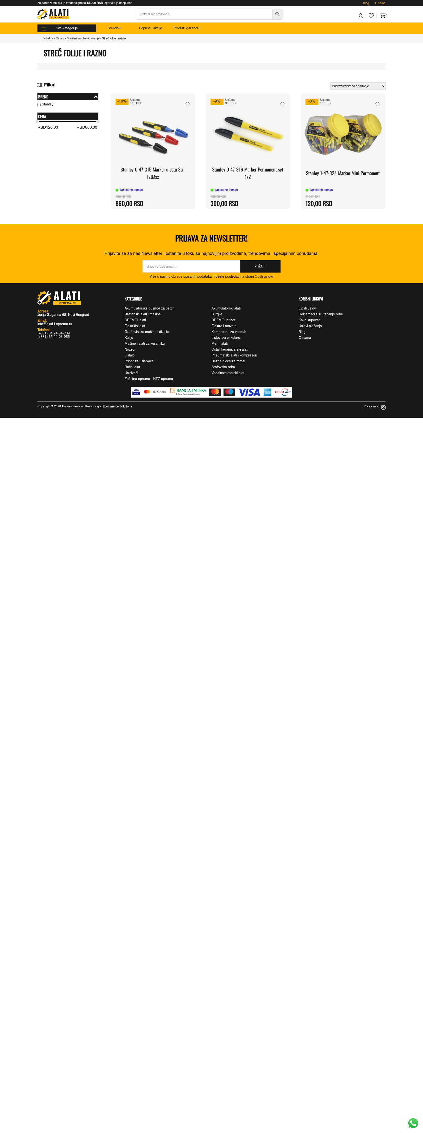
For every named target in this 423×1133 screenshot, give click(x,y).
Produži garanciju (187, 28)
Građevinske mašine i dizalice (148, 332)
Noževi (130, 349)
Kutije (129, 338)
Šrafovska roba (223, 367)
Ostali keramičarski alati (230, 349)
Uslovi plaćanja (310, 326)
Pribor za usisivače (139, 361)
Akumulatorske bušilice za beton (150, 308)
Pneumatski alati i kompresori (234, 355)
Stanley (47, 104)
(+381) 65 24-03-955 (53, 337)
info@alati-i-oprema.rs (54, 324)
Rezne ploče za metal (228, 361)
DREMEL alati (135, 320)
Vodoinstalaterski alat (228, 373)
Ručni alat (132, 367)
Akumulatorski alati (226, 308)
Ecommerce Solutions (117, 406)
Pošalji (260, 266)
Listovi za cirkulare (226, 338)
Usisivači (131, 373)
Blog (366, 3)
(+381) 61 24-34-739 (53, 333)
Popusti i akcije (150, 28)
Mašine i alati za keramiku (145, 343)
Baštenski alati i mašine (143, 314)
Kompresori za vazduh (229, 332)
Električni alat (135, 326)
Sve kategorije (67, 28)
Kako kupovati (309, 320)
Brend (43, 96)
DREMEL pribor (223, 320)
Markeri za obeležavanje (83, 38)
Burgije (217, 314)
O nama (380, 3)
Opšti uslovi (264, 276)
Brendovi (114, 28)
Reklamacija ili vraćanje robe (321, 314)
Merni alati (220, 343)
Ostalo (60, 38)
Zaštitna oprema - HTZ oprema (149, 379)
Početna (47, 38)
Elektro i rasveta (224, 326)
